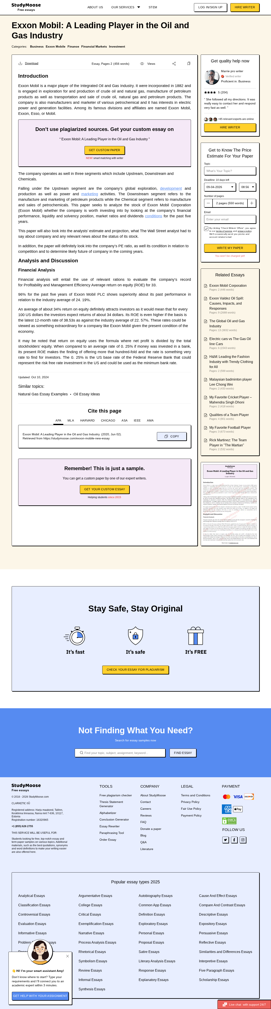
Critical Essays (90, 914)
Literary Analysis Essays (157, 961)
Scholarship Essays (214, 980)
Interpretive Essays (213, 961)
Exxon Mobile (55, 46)
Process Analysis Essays (97, 942)
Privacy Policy (190, 802)
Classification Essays (34, 905)
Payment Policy (191, 815)
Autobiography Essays (156, 896)
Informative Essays (32, 933)
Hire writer (230, 127)
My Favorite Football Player (230, 427)
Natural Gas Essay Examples (43, 394)
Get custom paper (104, 150)
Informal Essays (90, 980)
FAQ (143, 822)
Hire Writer (245, 7)
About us (95, 7)
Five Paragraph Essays (216, 970)
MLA (71, 420)
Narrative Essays (91, 933)
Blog (143, 835)
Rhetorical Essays (92, 952)
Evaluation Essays (32, 924)
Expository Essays (213, 924)
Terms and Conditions (195, 795)
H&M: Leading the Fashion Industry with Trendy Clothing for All (231, 362)
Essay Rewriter (110, 826)
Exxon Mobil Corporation (228, 285)
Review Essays (90, 970)
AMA (150, 420)
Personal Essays (151, 933)
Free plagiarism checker (116, 795)
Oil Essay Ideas (86, 394)
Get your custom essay (104, 489)
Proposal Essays (151, 942)
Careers (145, 808)
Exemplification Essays (96, 924)
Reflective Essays (212, 942)
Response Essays (152, 970)
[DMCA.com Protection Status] (229, 821)
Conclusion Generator (114, 819)
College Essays (90, 905)
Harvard (87, 420)
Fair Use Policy (191, 808)
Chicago (108, 420)
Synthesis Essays (92, 989)
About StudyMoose (153, 795)
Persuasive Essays (213, 933)
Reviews (146, 815)
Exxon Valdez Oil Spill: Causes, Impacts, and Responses (226, 303)
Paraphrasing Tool (112, 833)
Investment (117, 46)
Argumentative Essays (95, 896)
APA (58, 420)
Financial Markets (94, 46)
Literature (146, 849)
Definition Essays (152, 914)
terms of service (224, 231)
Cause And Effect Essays (218, 896)
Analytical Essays (31, 896)
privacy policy (244, 231)
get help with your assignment (40, 996)
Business (37, 46)
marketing (89, 194)
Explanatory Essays (154, 980)
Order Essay (108, 839)
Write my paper (230, 248)
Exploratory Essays (153, 924)
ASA (124, 420)
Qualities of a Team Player (229, 415)
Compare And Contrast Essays (222, 905)
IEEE (137, 420)
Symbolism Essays (93, 961)
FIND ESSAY (183, 753)
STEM (153, 7)
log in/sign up (210, 7)
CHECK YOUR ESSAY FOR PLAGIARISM (135, 669)
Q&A (143, 842)
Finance (73, 46)
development (171, 188)
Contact (145, 802)
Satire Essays (149, 952)
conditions (153, 216)
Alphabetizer (108, 813)
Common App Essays (155, 905)
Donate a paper (150, 829)
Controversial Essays (34, 914)
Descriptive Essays (213, 914)
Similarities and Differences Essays (225, 952)
